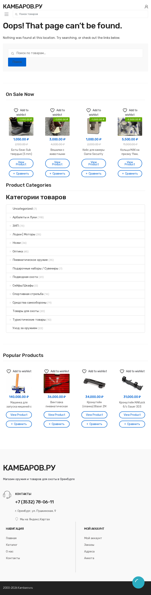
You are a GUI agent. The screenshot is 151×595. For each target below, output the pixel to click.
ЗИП (16, 225)
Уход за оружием (25, 328)
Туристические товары (29, 319)
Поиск (17, 62)
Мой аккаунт (93, 538)
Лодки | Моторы (24, 234)
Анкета (89, 558)
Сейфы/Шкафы (23, 285)
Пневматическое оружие (30, 260)
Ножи (17, 243)
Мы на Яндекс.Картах (35, 519)
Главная (11, 538)
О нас (9, 551)
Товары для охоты (26, 311)
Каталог (11, 545)
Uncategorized (23, 208)
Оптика (18, 251)
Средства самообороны (29, 302)
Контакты (13, 558)
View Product (21, 163)
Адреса (89, 551)
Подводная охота (25, 277)
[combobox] (80, 14)
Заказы (89, 545)
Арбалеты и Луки (25, 217)
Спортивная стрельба (28, 294)
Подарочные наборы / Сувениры (35, 268)
